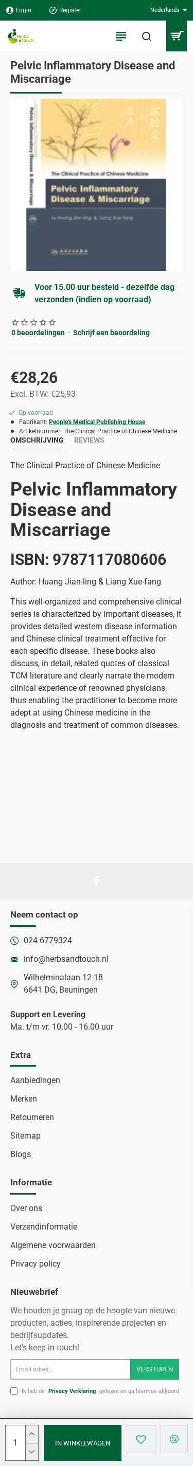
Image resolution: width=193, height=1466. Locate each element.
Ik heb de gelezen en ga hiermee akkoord (99, 1391)
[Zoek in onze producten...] (147, 36)
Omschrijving (37, 440)
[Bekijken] (176, 36)
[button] (82, 1443)
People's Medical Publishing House (97, 422)
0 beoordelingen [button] (38, 332)
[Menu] (121, 36)
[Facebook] (96, 881)
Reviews (89, 440)
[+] (31, 1434)
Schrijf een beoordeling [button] (111, 332)
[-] (31, 1451)
